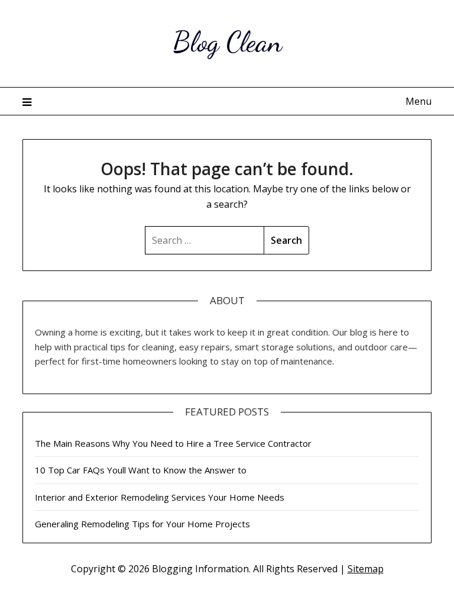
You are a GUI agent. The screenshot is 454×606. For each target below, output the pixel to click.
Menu (418, 101)
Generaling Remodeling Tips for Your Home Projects (142, 524)
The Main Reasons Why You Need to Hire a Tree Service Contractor (173, 443)
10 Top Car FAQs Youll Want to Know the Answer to (141, 470)
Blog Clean (227, 42)
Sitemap (366, 568)
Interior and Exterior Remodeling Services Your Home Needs (159, 497)
